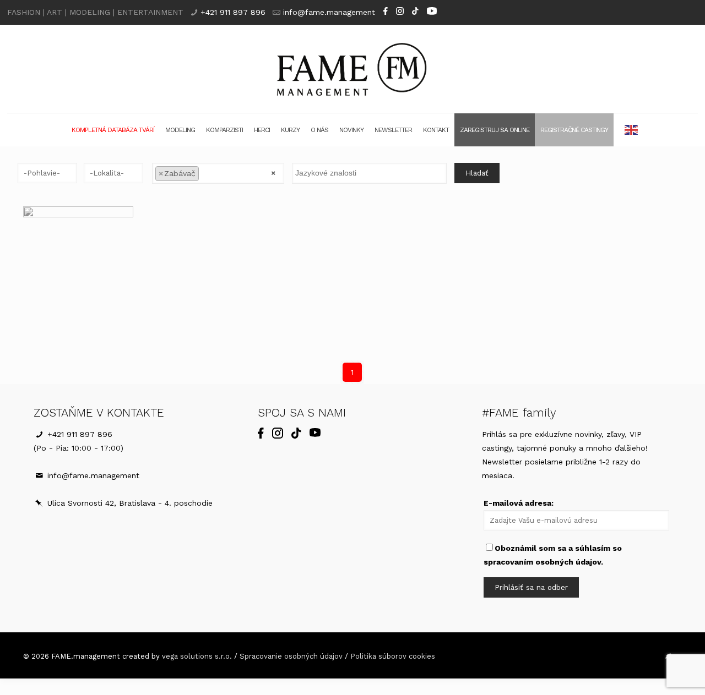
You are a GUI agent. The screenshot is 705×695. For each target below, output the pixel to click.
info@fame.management (329, 12)
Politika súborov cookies (392, 656)
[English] (632, 129)
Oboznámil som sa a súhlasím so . (553, 555)
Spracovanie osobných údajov (291, 656)
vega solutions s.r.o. (197, 656)
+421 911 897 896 (232, 12)
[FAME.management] (352, 69)
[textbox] (205, 172)
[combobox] (218, 173)
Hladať (477, 173)
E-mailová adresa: (519, 503)
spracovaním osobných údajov (542, 561)
